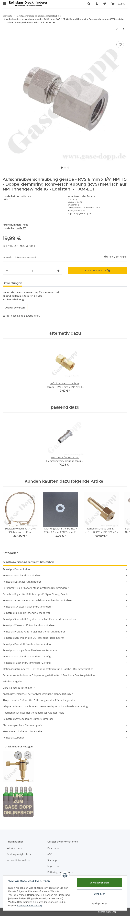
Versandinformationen (19, 860)
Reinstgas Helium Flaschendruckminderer (26, 612)
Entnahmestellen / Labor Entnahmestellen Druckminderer (36, 587)
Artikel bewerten (15, 307)
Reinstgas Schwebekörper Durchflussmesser (28, 718)
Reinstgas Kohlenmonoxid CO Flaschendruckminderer (33, 637)
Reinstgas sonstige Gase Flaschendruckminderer (30, 650)
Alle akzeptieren (99, 882)
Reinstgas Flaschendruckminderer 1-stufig (27, 656)
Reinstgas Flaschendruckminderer (22, 575)
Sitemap (52, 860)
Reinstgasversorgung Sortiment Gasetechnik (28, 562)
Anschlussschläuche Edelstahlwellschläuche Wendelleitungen (38, 694)
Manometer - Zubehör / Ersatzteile (22, 731)
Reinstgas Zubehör (13, 737)
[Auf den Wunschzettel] (120, 44)
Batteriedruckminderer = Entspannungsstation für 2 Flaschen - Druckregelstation (49, 675)
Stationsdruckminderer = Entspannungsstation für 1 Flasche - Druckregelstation (48, 669)
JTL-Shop (112, 911)
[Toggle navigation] (4, 2)
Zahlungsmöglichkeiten (20, 854)
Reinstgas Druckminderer (17, 569)
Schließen (99, 893)
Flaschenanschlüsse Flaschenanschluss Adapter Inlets (33, 712)
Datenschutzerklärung (29, 905)
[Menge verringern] (6, 270)
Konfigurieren (99, 903)
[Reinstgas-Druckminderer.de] (28, 4)
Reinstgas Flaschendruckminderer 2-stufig (27, 662)
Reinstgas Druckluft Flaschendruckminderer (28, 644)
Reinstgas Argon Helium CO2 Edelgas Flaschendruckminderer (38, 600)
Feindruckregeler (12, 681)
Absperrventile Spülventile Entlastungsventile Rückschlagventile (39, 700)
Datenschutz (54, 848)
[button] (89, 3)
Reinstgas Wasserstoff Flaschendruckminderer (29, 625)
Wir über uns (14, 848)
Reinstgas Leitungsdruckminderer (22, 581)
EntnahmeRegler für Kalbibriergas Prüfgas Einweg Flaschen (36, 594)
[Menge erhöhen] (58, 270)
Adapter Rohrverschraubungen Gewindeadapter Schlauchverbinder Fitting (45, 706)
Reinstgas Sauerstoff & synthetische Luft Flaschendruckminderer (39, 619)
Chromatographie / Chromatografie (22, 725)
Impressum (53, 866)
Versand (30, 245)
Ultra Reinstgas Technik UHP (19, 687)
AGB (49, 854)
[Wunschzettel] (105, 3)
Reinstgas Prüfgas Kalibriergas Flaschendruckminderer (34, 631)
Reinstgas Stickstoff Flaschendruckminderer (27, 606)
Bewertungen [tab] (12, 283)
